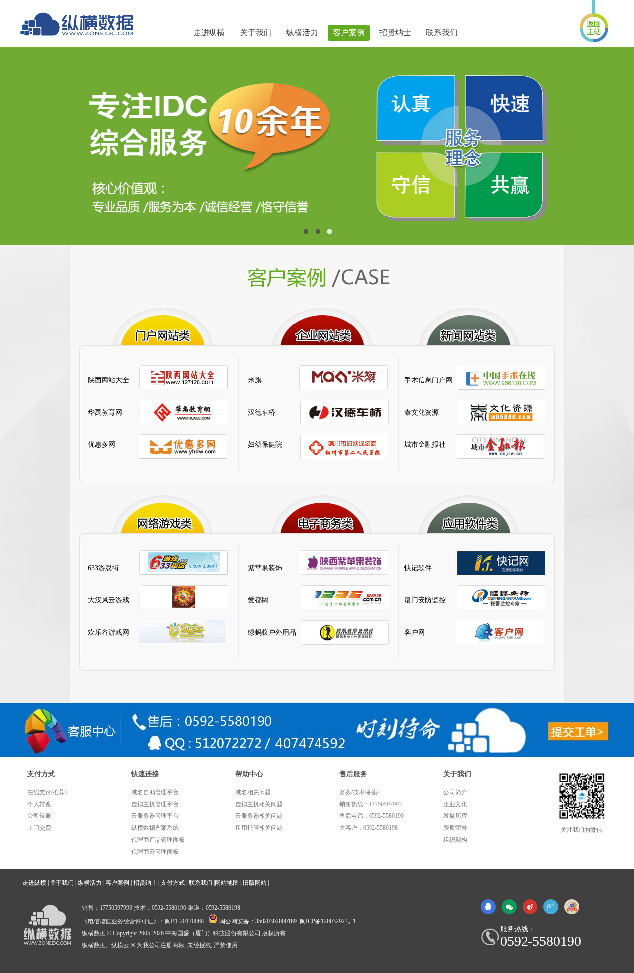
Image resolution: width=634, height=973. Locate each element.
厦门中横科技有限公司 (81, 24)
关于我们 (255, 32)
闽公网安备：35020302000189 (258, 921)
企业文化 (455, 804)
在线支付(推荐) (47, 792)
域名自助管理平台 (155, 792)
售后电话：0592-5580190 (371, 815)
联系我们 (442, 32)
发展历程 (455, 815)
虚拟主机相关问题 (259, 804)
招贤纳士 (395, 32)
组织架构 (455, 839)
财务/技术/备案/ (359, 792)
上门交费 (39, 827)
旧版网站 (254, 882)
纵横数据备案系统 (155, 827)
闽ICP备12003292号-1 (328, 921)
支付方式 (173, 882)
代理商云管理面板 (155, 851)
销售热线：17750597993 (370, 804)
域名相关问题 (253, 792)
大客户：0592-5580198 (368, 827)
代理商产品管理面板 (158, 839)
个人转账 (39, 804)
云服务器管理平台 (155, 815)
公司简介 (455, 792)
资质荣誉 (455, 827)
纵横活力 (302, 32)
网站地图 (227, 882)
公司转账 (39, 815)
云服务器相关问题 (259, 815)
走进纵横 (209, 32)
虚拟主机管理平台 (155, 804)
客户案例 (349, 32)
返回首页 (594, 22)
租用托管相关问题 (259, 827)
